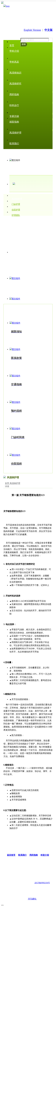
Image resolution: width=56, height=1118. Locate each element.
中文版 (49, 29)
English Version (32, 29)
